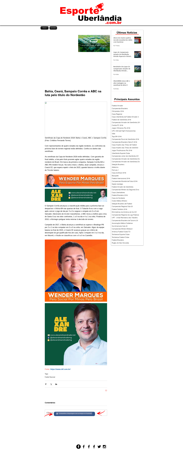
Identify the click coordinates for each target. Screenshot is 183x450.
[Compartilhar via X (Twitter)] (51, 384)
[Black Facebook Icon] (83, 446)
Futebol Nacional (50, 377)
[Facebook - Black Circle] (78, 446)
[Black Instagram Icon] (104, 446)
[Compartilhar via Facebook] (46, 384)
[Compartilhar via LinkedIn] (56, 384)
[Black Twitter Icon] (99, 446)
